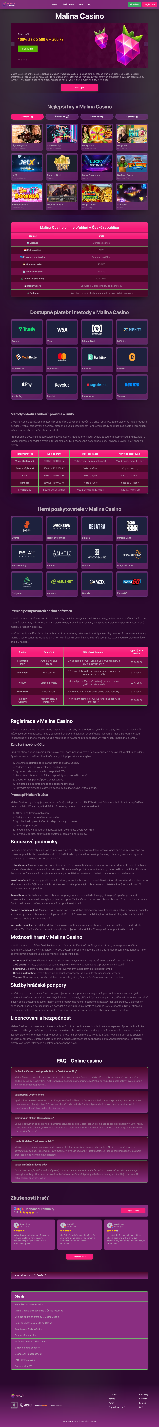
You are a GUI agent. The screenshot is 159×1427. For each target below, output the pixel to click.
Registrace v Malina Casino (28, 1329)
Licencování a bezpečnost (28, 1354)
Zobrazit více (80, 1256)
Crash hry (94, 116)
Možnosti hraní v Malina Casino (31, 1341)
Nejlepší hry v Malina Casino (29, 1304)
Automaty (130, 116)
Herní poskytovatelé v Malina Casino (33, 1323)
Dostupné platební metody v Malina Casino (37, 1316)
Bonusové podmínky (25, 1335)
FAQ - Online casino (25, 1360)
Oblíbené (25, 116)
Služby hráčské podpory (27, 1347)
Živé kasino (60, 116)
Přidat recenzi (133, 1210)
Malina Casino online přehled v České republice (39, 1310)
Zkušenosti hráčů (23, 1366)
